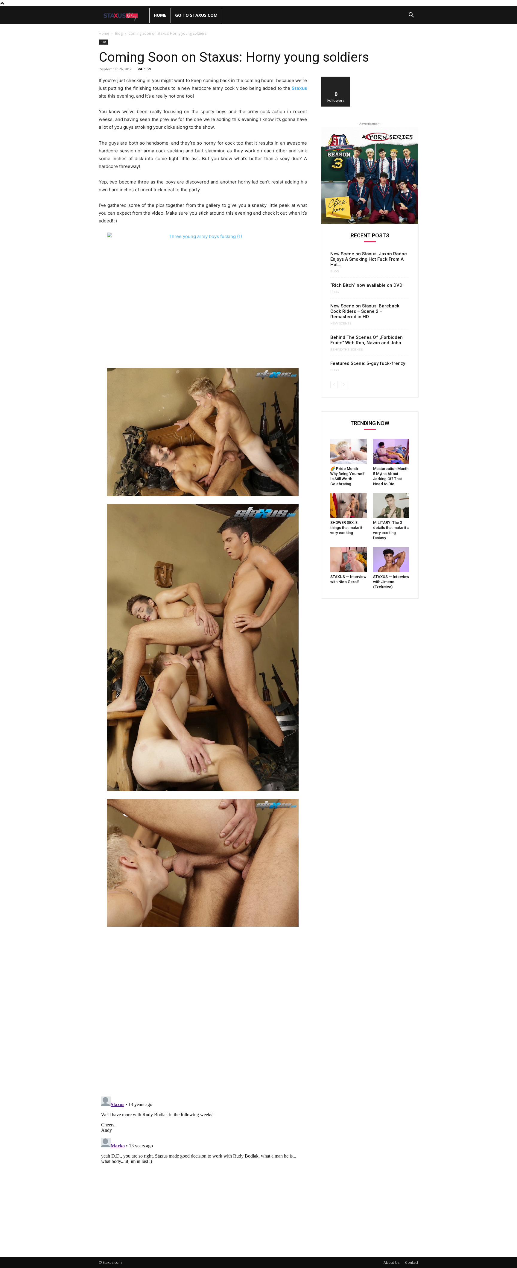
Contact (411, 1262)
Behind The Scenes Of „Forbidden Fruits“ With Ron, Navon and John (366, 340)
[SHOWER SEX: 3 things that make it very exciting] (348, 505)
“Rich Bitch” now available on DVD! (367, 285)
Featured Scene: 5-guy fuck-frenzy (367, 363)
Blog (119, 33)
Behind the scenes (346, 349)
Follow (336, 79)
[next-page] (343, 384)
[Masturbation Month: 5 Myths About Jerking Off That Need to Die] (391, 451)
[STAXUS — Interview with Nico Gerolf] (348, 559)
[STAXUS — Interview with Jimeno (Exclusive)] (391, 559)
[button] (411, 16)
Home (160, 15)
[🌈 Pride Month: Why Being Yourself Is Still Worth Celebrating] (348, 451)
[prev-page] (334, 384)
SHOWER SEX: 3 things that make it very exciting (346, 527)
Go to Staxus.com (196, 15)
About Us (391, 1262)
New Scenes (340, 323)
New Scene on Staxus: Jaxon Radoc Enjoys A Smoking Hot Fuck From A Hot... (368, 259)
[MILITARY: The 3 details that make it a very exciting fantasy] (391, 505)
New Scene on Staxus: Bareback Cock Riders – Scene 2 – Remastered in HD (364, 311)
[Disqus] (203, 1014)
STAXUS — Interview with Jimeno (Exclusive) (391, 581)
